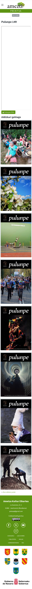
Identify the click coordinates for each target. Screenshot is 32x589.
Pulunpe (16, 15)
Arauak (21, 539)
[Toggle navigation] (2, 4)
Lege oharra (21, 536)
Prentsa (16, 10)
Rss (23, 543)
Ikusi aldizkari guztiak (9, 492)
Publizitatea (12, 539)
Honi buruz (10, 536)
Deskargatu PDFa (9, 112)
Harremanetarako (13, 543)
